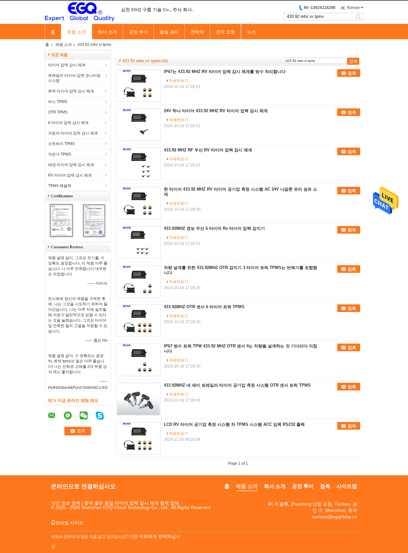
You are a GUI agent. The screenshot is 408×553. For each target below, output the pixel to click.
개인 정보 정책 (65, 503)
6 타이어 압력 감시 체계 (68, 122)
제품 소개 (76, 31)
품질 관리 (169, 31)
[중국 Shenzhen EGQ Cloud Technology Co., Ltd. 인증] (61, 236)
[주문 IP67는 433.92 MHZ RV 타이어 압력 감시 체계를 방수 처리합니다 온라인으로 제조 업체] (138, 85)
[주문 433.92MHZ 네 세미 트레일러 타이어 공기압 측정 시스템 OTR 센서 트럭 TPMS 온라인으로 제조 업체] (138, 399)
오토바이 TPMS (61, 144)
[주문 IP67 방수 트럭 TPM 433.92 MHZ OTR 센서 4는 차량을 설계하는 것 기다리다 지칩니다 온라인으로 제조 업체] (138, 360)
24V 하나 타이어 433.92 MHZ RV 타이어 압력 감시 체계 (216, 110)
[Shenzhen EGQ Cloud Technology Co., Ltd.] (80, 12)
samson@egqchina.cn (334, 516)
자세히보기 (178, 80)
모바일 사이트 (69, 522)
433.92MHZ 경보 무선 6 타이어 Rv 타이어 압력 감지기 (214, 228)
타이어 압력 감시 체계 (66, 65)
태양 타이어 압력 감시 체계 (71, 165)
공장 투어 (138, 31)
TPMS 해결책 (59, 186)
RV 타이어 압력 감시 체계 (70, 175)
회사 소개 (107, 31)
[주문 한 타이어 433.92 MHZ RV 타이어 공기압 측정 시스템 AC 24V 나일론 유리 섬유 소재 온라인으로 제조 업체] (138, 203)
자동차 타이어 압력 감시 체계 (73, 133)
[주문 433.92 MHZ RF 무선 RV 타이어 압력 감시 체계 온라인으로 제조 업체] (138, 164)
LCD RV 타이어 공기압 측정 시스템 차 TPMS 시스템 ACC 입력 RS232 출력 (234, 424)
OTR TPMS (58, 112)
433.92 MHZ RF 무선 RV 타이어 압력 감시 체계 (208, 150)
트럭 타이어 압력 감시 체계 (71, 91)
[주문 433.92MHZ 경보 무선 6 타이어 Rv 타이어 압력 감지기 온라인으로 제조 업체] (138, 242)
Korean (353, 7)
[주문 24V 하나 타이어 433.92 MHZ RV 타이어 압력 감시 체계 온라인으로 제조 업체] (138, 124)
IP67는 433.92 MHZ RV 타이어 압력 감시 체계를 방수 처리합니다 (225, 71)
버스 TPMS (57, 101)
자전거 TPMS (59, 154)
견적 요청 (225, 31)
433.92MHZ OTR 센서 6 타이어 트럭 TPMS (204, 306)
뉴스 (251, 31)
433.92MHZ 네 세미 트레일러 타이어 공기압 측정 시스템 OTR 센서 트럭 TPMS (237, 385)
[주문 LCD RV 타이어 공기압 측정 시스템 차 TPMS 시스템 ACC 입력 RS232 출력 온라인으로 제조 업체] (138, 438)
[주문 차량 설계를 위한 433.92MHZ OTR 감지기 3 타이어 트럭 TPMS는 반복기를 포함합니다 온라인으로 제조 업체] (138, 281)
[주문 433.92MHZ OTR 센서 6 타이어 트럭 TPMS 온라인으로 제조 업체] (138, 320)
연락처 (197, 31)
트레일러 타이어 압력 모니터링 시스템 (74, 78)
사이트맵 (347, 486)
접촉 (352, 73)
